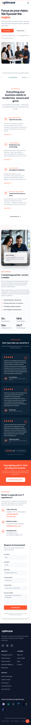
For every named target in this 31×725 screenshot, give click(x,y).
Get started (6, 30)
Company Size (8, 585)
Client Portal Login (6, 676)
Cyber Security (5, 661)
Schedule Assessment (15, 480)
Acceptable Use (25, 721)
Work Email (7, 569)
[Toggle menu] (28, 2)
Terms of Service (15, 721)
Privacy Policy (5, 721)
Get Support (5, 683)
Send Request (15, 607)
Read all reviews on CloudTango (14, 454)
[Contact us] (27, 721)
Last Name (6, 562)
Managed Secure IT (7, 655)
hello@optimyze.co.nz (13, 526)
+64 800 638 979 (12, 514)
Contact (19, 664)
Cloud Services (5, 658)
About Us (19, 655)
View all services (14, 216)
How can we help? (8, 592)
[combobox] (15, 588)
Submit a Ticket (5, 679)
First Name (6, 554)
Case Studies (21, 658)
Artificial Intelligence (7, 664)
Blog (18, 661)
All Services (4, 668)
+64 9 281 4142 (11, 516)
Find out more (20, 30)
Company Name (8, 577)
